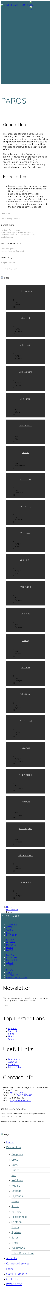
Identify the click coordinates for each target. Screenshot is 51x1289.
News (9, 1268)
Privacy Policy (14, 1067)
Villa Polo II (25, 559)
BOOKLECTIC (14, 1284)
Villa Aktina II (25, 425)
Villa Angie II (25, 774)
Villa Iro (25, 452)
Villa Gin (25, 801)
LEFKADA (10, 942)
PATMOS (10, 954)
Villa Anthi (26, 882)
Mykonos (12, 1028)
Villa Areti (25, 318)
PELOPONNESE (13, 957)
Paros (11, 1033)
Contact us (13, 1064)
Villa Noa (25, 613)
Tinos (15, 1242)
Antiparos (17, 1154)
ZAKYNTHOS (12, 975)
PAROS (9, 950)
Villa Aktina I (25, 721)
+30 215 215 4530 (24, 1095)
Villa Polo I (25, 532)
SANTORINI (11, 960)
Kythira (16, 1185)
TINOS (9, 972)
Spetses (16, 1232)
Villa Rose (25, 694)
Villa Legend (25, 828)
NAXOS (9, 947)
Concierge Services (17, 1263)
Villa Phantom (25, 855)
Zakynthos (18, 1248)
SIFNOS (9, 962)
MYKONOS (11, 945)
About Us (11, 1258)
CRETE (9, 927)
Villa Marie (25, 479)
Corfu (15, 1164)
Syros (15, 1237)
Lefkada (16, 1190)
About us (12, 1062)
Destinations (14, 1059)
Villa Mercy (25, 506)
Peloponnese (19, 1216)
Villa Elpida (25, 344)
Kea (14, 1175)
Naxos (11, 1036)
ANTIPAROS (11, 924)
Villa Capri (25, 586)
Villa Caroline (25, 371)
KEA (8, 932)
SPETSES (10, 965)
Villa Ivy (25, 640)
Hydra (15, 1170)
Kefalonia (17, 1180)
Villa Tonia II (25, 291)
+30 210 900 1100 (18, 1092)
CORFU (9, 930)
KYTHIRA (10, 939)
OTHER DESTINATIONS (16, 977)
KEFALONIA (11, 935)
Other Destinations (23, 1253)
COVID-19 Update (16, 1273)
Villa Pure (25, 667)
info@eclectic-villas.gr (20, 1100)
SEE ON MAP (10, 269)
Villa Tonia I (26, 398)
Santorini (12, 1031)
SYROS (9, 970)
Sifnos (15, 1227)
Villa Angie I (25, 747)
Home (10, 1142)
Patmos (16, 1211)
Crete (11, 1039)
